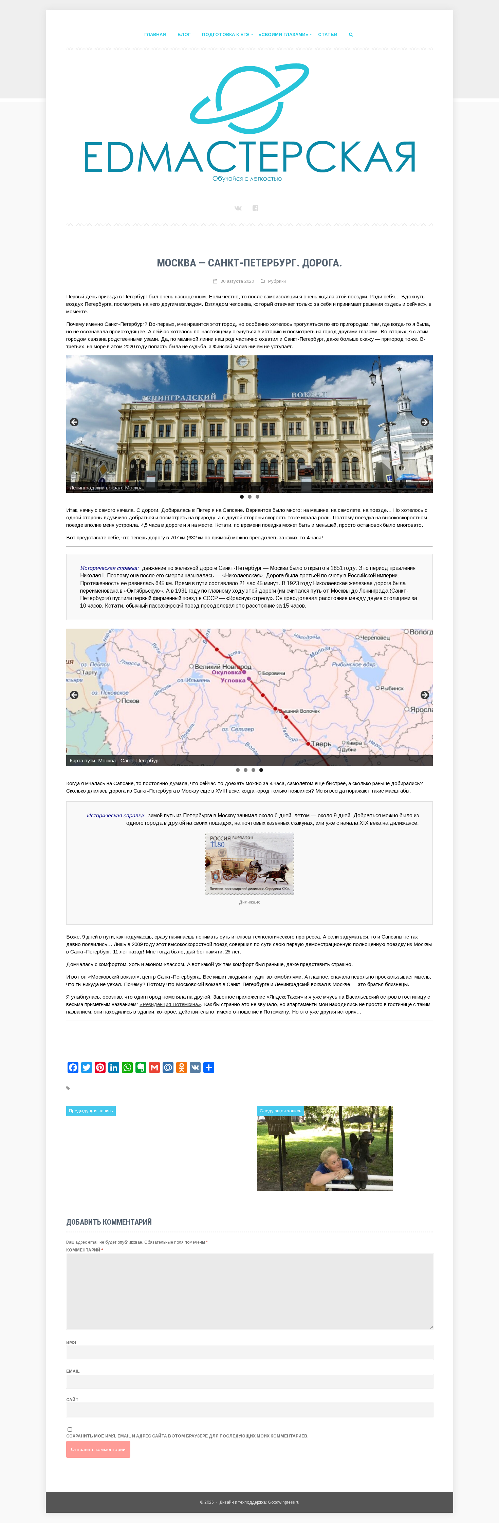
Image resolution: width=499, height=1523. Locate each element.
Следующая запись (280, 1110)
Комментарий (84, 1250)
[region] (249, 424)
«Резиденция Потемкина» (170, 1004)
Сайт (72, 1399)
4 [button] (261, 770)
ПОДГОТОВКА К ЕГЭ (225, 34)
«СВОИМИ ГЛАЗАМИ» (283, 34)
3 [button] (257, 497)
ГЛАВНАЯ (155, 34)
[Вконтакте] (239, 208)
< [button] (75, 422)
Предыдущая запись (91, 1110)
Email (73, 1371)
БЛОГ (184, 34)
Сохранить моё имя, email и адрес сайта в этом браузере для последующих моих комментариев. (187, 1436)
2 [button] (250, 497)
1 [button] (242, 497)
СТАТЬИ (327, 34)
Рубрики (277, 281)
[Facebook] (256, 208)
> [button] (424, 422)
